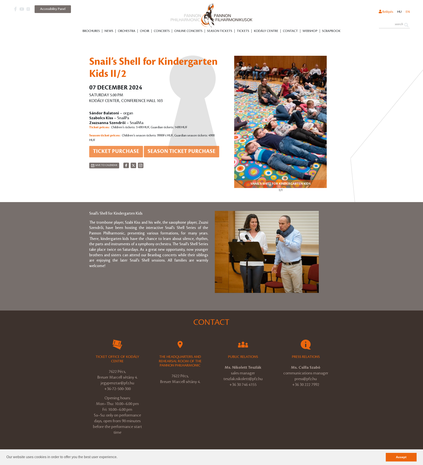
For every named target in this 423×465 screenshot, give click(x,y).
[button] (119, 457)
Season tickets (219, 31)
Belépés (387, 12)
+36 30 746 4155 (242, 384)
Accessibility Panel (52, 9)
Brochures (91, 31)
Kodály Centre (266, 31)
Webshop (309, 31)
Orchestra (126, 31)
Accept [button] (401, 457)
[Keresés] (406, 24)
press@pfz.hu (306, 379)
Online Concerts (188, 31)
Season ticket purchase (181, 151)
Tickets (243, 31)
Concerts (162, 31)
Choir (144, 31)
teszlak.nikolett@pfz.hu (243, 379)
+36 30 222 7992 (305, 384)
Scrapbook (331, 31)
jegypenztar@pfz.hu (117, 383)
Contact (290, 31)
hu (399, 12)
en (408, 12)
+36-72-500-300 (117, 389)
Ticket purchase (116, 151)
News (108, 31)
